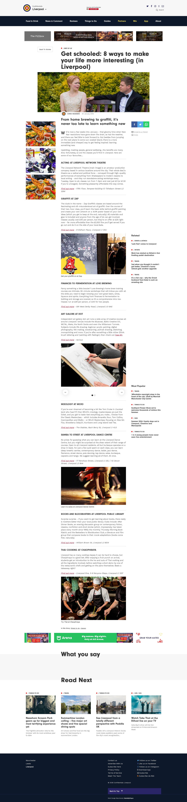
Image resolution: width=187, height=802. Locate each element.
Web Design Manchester (116, 798)
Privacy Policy (113, 770)
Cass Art (118, 335)
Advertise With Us (115, 764)
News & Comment (53, 21)
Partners (122, 21)
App (146, 21)
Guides (107, 21)
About (158, 21)
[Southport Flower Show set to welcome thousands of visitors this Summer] (146, 408)
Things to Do (91, 21)
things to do (75, 628)
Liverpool (30, 767)
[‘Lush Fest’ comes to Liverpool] (146, 242)
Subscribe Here (114, 767)
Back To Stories (45, 49)
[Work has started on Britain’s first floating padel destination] (146, 252)
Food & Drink (32, 21)
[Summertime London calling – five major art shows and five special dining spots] (76, 714)
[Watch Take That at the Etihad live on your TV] (146, 714)
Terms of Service (115, 773)
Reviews (73, 21)
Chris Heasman (73, 114)
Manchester (31, 760)
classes (83, 628)
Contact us (112, 760)
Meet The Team (114, 776)
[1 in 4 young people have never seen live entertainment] (146, 434)
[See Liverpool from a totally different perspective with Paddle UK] (111, 714)
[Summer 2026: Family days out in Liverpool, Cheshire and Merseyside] (146, 422)
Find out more (67, 189)
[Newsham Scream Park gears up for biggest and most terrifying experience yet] (40, 714)
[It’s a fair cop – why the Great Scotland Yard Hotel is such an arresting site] (146, 278)
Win (135, 21)
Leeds (28, 764)
